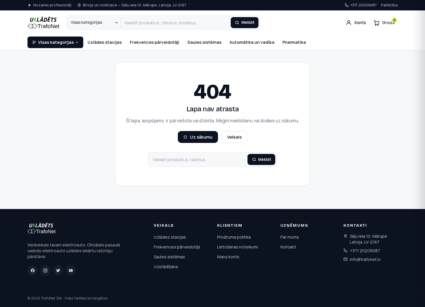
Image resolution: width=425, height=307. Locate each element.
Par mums (289, 237)
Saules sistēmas (204, 42)
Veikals (234, 137)
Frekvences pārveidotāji (154, 42)
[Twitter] (58, 270)
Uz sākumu (201, 137)
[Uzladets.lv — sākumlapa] (43, 22)
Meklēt (247, 22)
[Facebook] (32, 270)
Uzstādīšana (166, 266)
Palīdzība (389, 5)
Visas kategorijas (56, 42)
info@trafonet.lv (365, 259)
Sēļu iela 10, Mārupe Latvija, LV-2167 (368, 239)
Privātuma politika (234, 237)
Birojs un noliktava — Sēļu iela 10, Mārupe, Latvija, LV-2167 (134, 5)
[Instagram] (45, 270)
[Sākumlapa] (42, 229)
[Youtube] (71, 270)
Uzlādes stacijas (105, 42)
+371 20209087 (363, 5)
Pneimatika (294, 42)
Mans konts (228, 256)
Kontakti (288, 247)
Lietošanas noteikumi (237, 247)
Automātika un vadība (252, 42)
